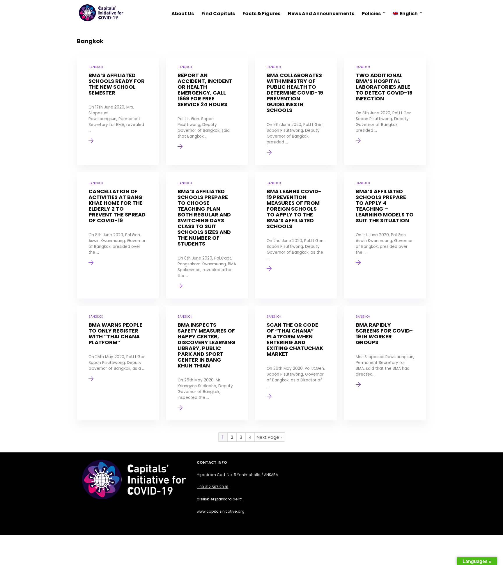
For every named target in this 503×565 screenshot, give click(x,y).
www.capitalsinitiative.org (221, 511)
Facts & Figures (261, 13)
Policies (371, 13)
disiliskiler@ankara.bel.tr (219, 499)
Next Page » (269, 437)
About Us (182, 13)
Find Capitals (218, 13)
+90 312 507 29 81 (212, 486)
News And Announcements (321, 13)
